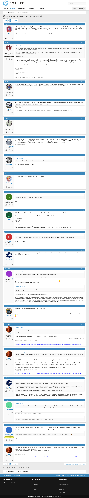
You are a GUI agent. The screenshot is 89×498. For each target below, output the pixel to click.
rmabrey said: (19, 158)
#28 (84, 173)
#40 (84, 445)
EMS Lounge (34, 489)
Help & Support (62, 487)
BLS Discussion (35, 484)
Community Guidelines (64, 484)
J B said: (17, 45)
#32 (84, 250)
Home (6, 9)
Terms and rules (65, 475)
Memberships (41, 9)
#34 (84, 306)
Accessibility (61, 489)
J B (5, 18)
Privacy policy (73, 475)
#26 (84, 136)
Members (31, 9)
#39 (84, 425)
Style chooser (8, 475)
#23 (84, 81)
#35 (84, 324)
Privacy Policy (62, 492)
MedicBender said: (20, 235)
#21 (84, 24)
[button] (16, 8)
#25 (84, 118)
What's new (21, 9)
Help (78, 475)
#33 (84, 268)
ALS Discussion (35, 487)
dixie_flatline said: (20, 286)
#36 (84, 349)
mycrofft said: (19, 381)
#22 (84, 42)
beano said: (18, 195)
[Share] (81, 24)
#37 (84, 377)
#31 (84, 232)
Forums (12, 9)
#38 (84, 400)
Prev (6, 20)
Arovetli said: (19, 271)
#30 (84, 210)
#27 (84, 155)
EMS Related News (36, 482)
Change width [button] (17, 475)
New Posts (61, 482)
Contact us (58, 475)
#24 (84, 100)
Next (15, 20)
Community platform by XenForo (40, 496)
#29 (84, 191)
